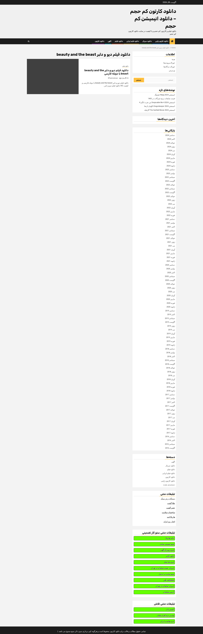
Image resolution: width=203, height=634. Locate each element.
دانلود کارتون (99, 41)
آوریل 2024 (171, 154)
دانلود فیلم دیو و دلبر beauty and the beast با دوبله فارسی (106, 72)
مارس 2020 (170, 299)
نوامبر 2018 (170, 353)
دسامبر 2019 (170, 311)
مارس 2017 (170, 425)
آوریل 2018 (171, 379)
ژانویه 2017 (171, 433)
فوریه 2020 (171, 303)
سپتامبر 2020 (170, 276)
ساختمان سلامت (168, 512)
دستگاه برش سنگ (168, 499)
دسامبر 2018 (170, 349)
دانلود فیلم (119, 41)
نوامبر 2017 (170, 398)
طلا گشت (171, 503)
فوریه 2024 (171, 162)
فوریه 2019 (171, 341)
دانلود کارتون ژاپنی (161, 41)
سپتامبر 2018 (170, 360)
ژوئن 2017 (171, 414)
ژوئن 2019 (171, 326)
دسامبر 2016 (170, 436)
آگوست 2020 (170, 280)
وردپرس (172, 70)
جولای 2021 (170, 238)
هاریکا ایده (171, 517)
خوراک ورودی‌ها (169, 63)
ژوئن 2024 (171, 147)
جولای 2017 (170, 410)
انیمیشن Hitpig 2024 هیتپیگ (165, 95)
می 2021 (171, 246)
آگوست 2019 (170, 322)
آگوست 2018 (170, 364)
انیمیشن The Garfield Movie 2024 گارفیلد (159, 110)
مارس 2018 (170, 383)
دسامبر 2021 (170, 219)
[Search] (28, 41)
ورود (173, 59)
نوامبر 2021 (170, 223)
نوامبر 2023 (170, 173)
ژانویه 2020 (171, 307)
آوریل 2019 (171, 334)
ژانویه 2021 (171, 261)
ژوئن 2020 (171, 288)
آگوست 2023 (170, 181)
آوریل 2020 (171, 295)
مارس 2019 (170, 337)
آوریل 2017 (171, 421)
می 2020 (171, 292)
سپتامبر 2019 (170, 318)
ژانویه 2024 (171, 166)
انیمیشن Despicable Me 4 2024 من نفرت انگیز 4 (157, 102)
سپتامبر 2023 (170, 177)
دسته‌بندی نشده (169, 485)
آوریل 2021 (171, 250)
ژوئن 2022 (171, 200)
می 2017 (171, 417)
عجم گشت (170, 508)
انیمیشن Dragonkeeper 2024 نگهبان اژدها (159, 106)
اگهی (109, 41)
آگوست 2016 (170, 448)
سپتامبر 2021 (170, 231)
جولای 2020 (170, 284)
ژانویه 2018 (171, 391)
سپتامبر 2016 (170, 444)
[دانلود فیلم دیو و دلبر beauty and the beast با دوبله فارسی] (53, 76)
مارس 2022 (170, 212)
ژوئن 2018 (171, 372)
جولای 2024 (170, 143)
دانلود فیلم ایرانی (132, 41)
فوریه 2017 (171, 429)
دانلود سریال (147, 41)
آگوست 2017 (170, 406)
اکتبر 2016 (171, 440)
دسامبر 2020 (170, 265)
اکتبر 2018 (171, 356)
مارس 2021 (170, 253)
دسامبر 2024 (170, 135)
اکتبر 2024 (171, 139)
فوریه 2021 (171, 257)
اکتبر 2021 (171, 227)
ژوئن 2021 (171, 242)
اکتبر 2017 (171, 402)
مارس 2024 (170, 158)
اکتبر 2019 (171, 314)
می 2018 (171, 375)
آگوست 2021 (170, 234)
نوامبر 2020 (170, 269)
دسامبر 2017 (170, 395)
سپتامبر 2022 (170, 189)
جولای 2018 (170, 368)
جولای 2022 (170, 196)
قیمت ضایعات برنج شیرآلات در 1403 (161, 99)
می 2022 (171, 204)
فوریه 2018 (171, 387)
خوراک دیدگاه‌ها (169, 67)
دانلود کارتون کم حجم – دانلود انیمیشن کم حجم (153, 18)
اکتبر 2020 (171, 273)
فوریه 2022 (171, 215)
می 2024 (171, 150)
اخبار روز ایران (169, 522)
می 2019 (171, 330)
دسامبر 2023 (170, 170)
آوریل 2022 (171, 208)
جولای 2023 (170, 185)
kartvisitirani (114, 78)
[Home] (172, 41)
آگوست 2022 (170, 192)
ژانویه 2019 (171, 345)
